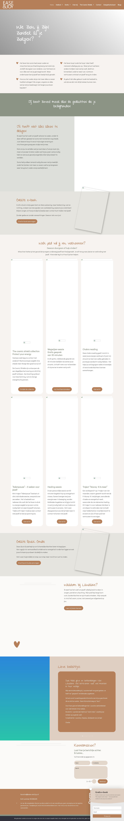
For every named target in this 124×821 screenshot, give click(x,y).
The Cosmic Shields (86, 5)
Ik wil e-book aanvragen (26, 221)
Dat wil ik (97, 389)
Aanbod (58, 5)
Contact (98, 5)
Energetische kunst (110, 5)
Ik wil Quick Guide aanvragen (28, 563)
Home (52, 5)
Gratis (67, 5)
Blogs (119, 5)
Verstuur (103, 781)
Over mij (75, 5)
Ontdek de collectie (27, 389)
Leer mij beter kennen (73, 608)
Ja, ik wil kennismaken (62, 389)
